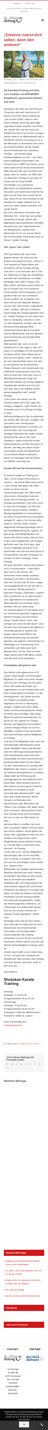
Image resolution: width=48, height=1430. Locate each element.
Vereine (36, 1044)
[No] (45, 1419)
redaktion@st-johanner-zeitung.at (13, 1390)
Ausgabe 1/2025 (25, 1044)
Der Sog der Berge (14, 1289)
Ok (24, 1424)
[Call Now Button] (42, 1424)
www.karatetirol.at (13, 1025)
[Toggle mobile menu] (42, 20)
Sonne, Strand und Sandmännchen (22, 1295)
